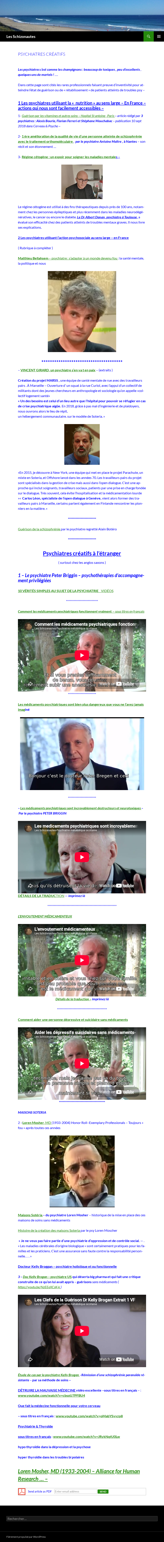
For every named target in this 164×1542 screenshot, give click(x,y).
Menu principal (159, 36)
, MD (37, 1122)
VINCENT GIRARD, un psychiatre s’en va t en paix (57, 370)
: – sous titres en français (127, 611)
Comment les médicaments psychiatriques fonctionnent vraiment (64, 611)
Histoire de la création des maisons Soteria (49, 1230)
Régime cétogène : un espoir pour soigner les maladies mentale (69, 157)
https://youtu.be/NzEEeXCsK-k (39, 1287)
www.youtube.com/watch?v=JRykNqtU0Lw (86, 1436)
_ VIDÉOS (65, 591)
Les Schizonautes (20, 36)
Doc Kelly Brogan (35, 1277)
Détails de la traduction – (73, 999)
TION (41, 896)
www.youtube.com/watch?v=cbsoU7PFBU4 (51, 1395)
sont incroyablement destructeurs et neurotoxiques (104, 808)
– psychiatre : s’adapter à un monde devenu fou (67, 258)
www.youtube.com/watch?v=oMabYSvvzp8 (89, 1416)
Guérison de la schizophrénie (39, 529)
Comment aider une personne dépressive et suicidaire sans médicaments (73, 1019)
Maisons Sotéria (30, 1215)
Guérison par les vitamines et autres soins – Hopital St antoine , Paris (68, 116)
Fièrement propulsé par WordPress (26, 1536)
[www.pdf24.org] (21, 1491)
